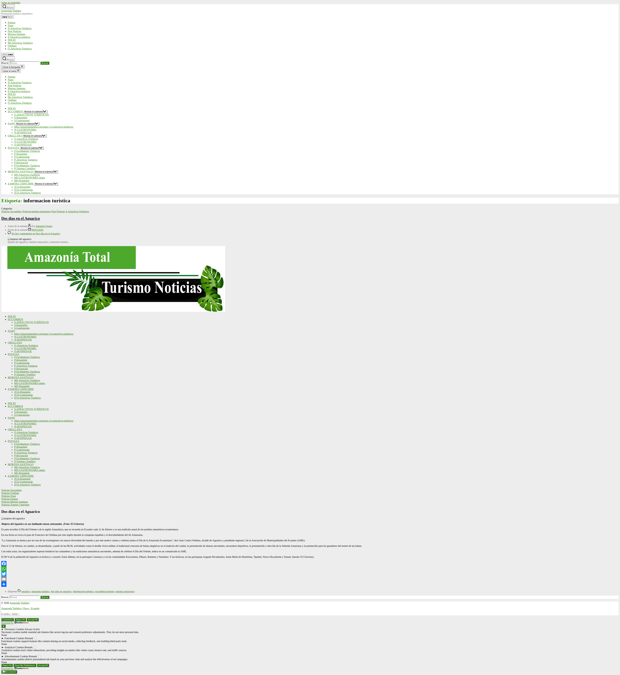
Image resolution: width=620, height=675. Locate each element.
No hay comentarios (35, 233)
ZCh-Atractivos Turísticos (27, 192)
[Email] (310, 579)
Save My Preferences (25, 665)
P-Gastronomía (22, 157)
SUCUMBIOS (15, 111)
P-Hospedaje (20, 154)
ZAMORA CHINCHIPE (21, 183)
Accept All (32, 619)
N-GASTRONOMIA (25, 129)
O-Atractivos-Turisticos (20, 48)
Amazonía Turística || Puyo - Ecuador (20, 608)
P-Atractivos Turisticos (25, 159)
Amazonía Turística (11, 10)
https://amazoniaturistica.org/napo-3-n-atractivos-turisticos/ (43, 126)
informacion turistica (83, 591)
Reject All (20, 619)
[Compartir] (310, 584)
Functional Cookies (14, 638)
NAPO (11, 123)
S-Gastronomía (22, 120)
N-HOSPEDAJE (23, 132)
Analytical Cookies (14, 647)
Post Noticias (14, 31)
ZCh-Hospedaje (22, 187)
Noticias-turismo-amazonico (36, 211)
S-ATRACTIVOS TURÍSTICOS (31, 114)
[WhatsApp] (310, 568)
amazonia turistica (40, 591)
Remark (29, 638)
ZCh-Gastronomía (23, 189)
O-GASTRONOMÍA (25, 141)
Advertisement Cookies (16, 656)
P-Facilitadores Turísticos (27, 151)
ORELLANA (15, 135)
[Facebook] (310, 563)
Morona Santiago (16, 34)
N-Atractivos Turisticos (19, 28)
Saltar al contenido (10, 2)
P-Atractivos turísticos (19, 37)
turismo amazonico (125, 591)
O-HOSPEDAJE (23, 144)
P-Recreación (21, 162)
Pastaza (11, 22)
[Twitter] (310, 573)
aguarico (25, 591)
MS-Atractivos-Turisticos (27, 174)
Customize (8, 619)
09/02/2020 (37, 229)
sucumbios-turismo (104, 591)
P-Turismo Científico (25, 168)
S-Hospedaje (20, 117)
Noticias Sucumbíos (11, 211)
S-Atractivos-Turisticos (77, 211)
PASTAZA (13, 147)
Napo (10, 25)
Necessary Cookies (14, 629)
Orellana (12, 45)
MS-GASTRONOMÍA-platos (29, 177)
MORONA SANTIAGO (21, 171)
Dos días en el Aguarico (20, 218)
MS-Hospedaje (22, 180)
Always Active (32, 629)
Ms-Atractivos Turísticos (20, 43)
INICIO (12, 40)
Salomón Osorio (44, 226)
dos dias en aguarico (61, 591)
